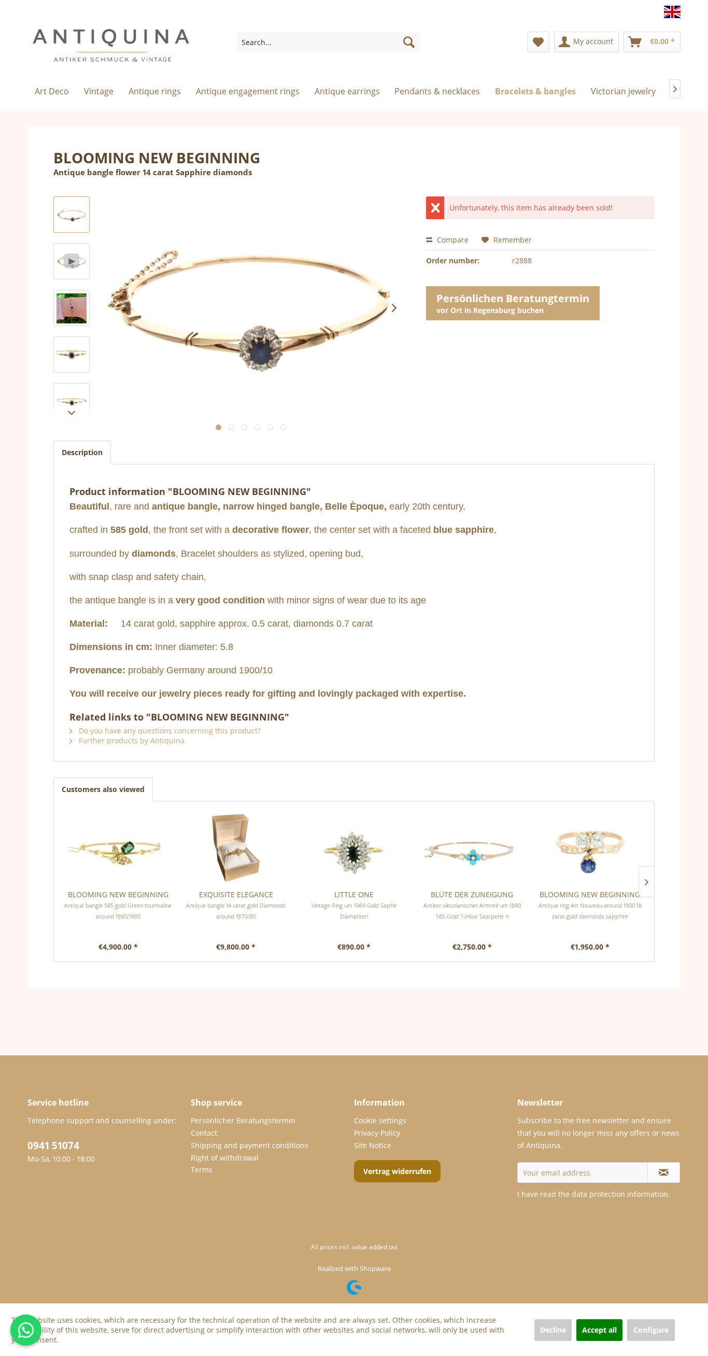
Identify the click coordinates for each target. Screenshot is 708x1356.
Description (82, 452)
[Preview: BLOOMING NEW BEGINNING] (71, 308)
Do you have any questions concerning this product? (169, 731)
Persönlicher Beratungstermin (243, 1120)
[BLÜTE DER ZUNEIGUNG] (472, 848)
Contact (204, 1133)
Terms (202, 1170)
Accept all (599, 1330)
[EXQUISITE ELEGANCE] (236, 848)
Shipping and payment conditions (249, 1145)
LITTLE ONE (354, 904)
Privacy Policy (377, 1133)
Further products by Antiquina (131, 740)
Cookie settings (380, 1120)
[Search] (409, 42)
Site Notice (372, 1145)
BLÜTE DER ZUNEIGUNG (472, 904)
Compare (452, 240)
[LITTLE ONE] (354, 848)
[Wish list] (538, 42)
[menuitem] (328, 42)
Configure (651, 1330)
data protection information (620, 1194)
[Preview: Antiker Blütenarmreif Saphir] (71, 214)
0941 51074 (53, 1145)
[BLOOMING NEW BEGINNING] (118, 848)
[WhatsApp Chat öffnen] (25, 1330)
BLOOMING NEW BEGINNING (118, 904)
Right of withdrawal (225, 1158)
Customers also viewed (103, 789)
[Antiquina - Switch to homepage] (111, 49)
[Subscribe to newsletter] (663, 1172)
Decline (553, 1330)
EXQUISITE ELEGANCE (236, 904)
